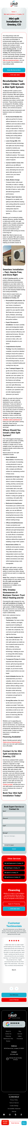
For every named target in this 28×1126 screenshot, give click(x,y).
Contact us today (8, 784)
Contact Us (8, 1034)
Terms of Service (14, 1103)
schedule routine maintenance (11, 419)
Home (13, 12)
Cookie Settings (14, 1105)
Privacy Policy (14, 1100)
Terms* (12, 845)
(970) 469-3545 (14, 1054)
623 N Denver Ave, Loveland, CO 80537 (14, 1048)
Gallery (20, 1036)
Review (8, 1041)
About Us (8, 1031)
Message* (5, 833)
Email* (4, 825)
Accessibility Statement (14, 1108)
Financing (8, 1036)
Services (19, 1034)
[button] (24, 1123)
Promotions (20, 1038)
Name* (4, 811)
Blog (20, 1031)
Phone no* (5, 818)
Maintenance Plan (8, 1038)
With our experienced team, (11, 60)
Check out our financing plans (11, 742)
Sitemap (14, 1111)
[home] (14, 4)
